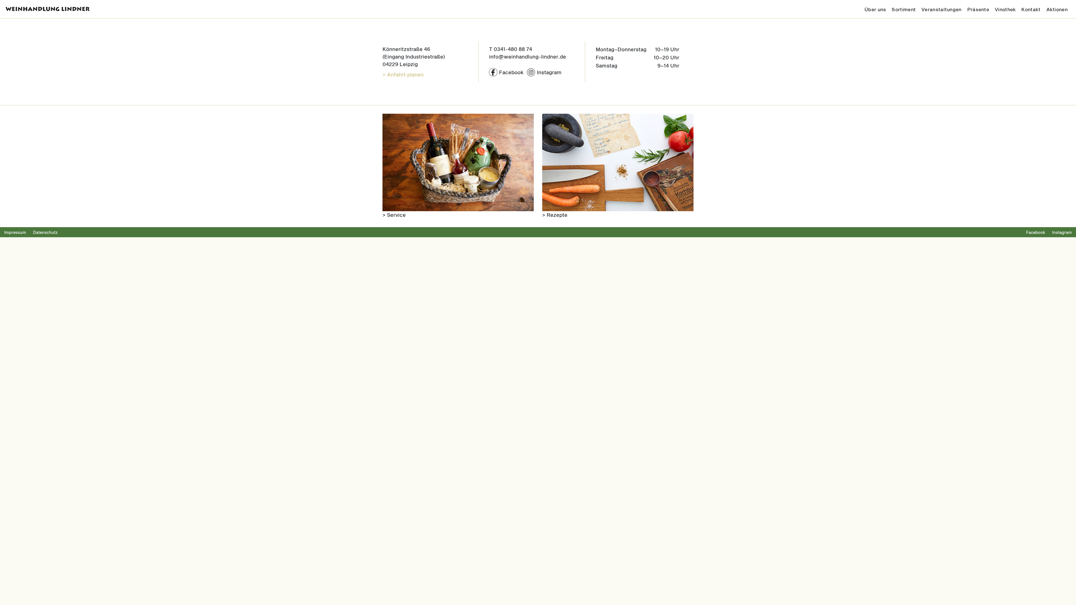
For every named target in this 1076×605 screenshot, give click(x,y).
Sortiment (904, 9)
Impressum (15, 232)
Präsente (978, 9)
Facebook (1035, 232)
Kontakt (1030, 9)
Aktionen (1057, 9)
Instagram (1062, 232)
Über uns (875, 9)
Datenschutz (45, 232)
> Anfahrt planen (403, 74)
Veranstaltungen (941, 9)
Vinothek (1005, 9)
